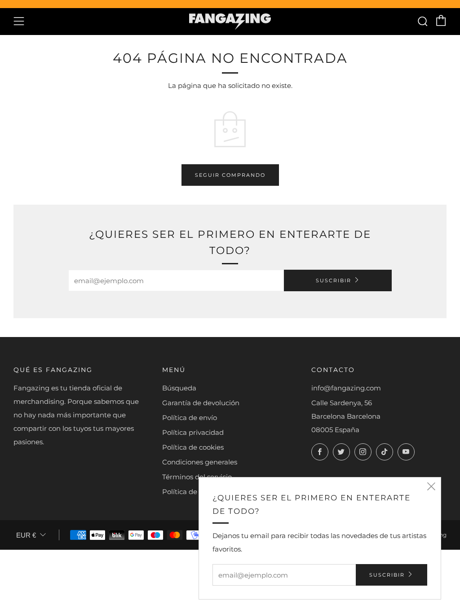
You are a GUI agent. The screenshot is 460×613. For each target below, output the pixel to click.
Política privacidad (193, 432)
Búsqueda (179, 388)
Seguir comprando (230, 175)
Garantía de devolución (200, 402)
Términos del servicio (197, 477)
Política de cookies (193, 447)
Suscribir (333, 280)
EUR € (26, 535)
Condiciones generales (199, 462)
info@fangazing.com (346, 388)
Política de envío (189, 417)
